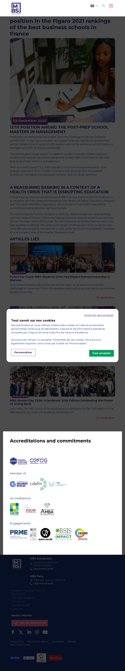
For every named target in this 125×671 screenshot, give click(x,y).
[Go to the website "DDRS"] (81, 534)
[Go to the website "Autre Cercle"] (45, 534)
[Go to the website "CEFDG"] (38, 461)
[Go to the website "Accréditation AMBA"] (47, 509)
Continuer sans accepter (99, 315)
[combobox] (94, 6)
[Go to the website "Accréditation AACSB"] (14, 509)
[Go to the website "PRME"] (19, 534)
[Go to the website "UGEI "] (57, 484)
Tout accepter (101, 353)
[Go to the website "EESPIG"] (19, 461)
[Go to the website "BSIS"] (63, 534)
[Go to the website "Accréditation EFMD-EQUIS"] (29, 509)
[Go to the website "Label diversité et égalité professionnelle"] (33, 534)
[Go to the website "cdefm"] (38, 484)
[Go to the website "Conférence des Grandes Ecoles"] (19, 484)
